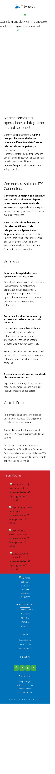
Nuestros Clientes (25, 648)
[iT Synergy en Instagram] (33, 668)
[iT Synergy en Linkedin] (22, 668)
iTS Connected (25, 613)
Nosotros (25, 635)
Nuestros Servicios (25, 605)
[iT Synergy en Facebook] (16, 668)
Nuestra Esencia (25, 640)
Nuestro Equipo (25, 644)
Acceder (39, 699)
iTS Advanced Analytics (25, 609)
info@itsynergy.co (25, 681)
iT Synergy (25, 7)
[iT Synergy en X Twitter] (28, 668)
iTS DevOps (25, 617)
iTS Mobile (25, 622)
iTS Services (25, 626)
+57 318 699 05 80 (25, 692)
